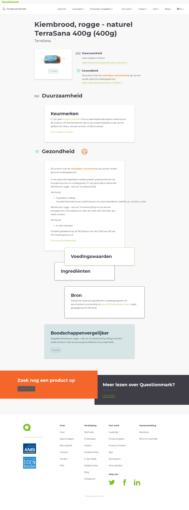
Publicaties (90, 439)
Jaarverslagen (67, 439)
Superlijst (113, 432)
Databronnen (91, 465)
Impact (141, 9)
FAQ (62, 465)
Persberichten (91, 452)
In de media (90, 459)
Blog (167, 9)
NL (181, 9)
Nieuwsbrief (66, 445)
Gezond (61, 9)
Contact (64, 452)
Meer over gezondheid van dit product (102, 83)
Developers (114, 459)
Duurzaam (78, 9)
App (111, 452)
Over (155, 9)
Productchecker (16, 8)
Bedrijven (144, 432)
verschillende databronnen (115, 304)
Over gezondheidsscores (63, 240)
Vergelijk (53, 71)
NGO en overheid (148, 439)
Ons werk (126, 9)
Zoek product (26, 389)
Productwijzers (116, 439)
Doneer (64, 459)
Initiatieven (90, 479)
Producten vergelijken (100, 9)
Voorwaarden (116, 465)
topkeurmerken (71, 119)
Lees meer (109, 396)
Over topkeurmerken (62, 132)
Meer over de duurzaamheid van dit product (104, 63)
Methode (89, 432)
